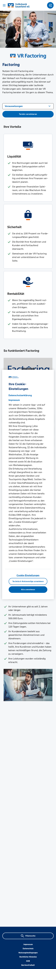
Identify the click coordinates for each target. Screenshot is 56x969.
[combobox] (28, 106)
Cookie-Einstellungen (28, 575)
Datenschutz (28, 948)
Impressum (28, 944)
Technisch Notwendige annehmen (28, 581)
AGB (28, 961)
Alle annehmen (28, 589)
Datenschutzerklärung (20, 395)
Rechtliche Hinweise (28, 957)
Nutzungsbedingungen (28, 953)
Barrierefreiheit (28, 965)
